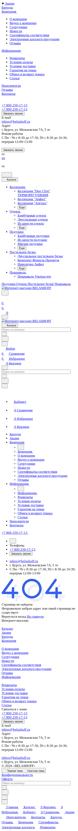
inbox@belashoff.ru (16, 121)
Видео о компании (15, 653)
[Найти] (5, 338)
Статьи (7, 705)
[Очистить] (4, 334)
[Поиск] (5, 293)
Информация (11, 677)
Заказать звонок (13, 113)
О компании (10, 649)
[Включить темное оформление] (7, 174)
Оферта (7, 779)
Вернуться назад (14, 616)
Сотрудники (10, 657)
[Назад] (21, 447)
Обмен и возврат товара (19, 701)
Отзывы (7, 673)
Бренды (7, 637)
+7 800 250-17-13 (14, 105)
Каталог (7, 629)
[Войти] (3, 298)
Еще (22, 207)
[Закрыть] (5, 386)
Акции (6, 633)
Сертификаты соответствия (21, 665)
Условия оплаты (13, 689)
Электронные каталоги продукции (26, 669)
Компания (9, 641)
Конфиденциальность (17, 775)
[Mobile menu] (5, 367)
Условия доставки (15, 693)
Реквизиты (9, 685)
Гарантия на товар (15, 697)
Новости (8, 661)
